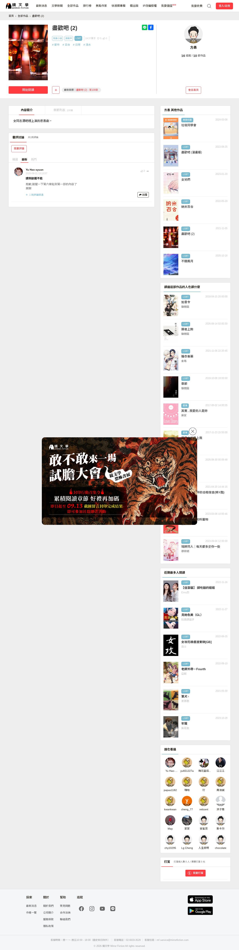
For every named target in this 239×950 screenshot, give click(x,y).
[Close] (192, 431)
